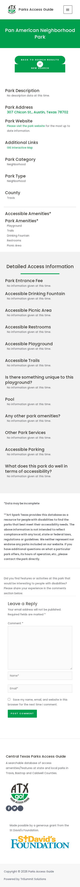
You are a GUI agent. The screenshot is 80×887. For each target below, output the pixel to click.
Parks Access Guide (36, 9)
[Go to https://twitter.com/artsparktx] (14, 808)
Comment (15, 623)
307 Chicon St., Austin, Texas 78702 (37, 112)
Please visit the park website (26, 126)
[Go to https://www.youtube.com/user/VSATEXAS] (20, 809)
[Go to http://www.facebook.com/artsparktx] (9, 808)
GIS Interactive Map (20, 148)
